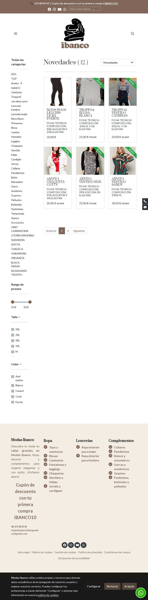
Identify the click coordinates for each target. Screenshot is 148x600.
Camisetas (56, 460)
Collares (119, 447)
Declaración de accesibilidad (74, 558)
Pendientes (121, 451)
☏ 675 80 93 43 (19, 526)
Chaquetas (56, 473)
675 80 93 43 (41, 3)
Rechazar (112, 586)
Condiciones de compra (117, 552)
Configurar (94, 586)
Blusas (53, 456)
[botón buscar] (132, 33)
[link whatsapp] (64, 9)
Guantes (119, 473)
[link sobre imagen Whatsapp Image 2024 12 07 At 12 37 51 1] (90, 92)
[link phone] (145, 201)
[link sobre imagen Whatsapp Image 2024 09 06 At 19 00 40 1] (58, 92)
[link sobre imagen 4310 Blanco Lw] (58, 161)
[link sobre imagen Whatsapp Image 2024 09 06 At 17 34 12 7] (90, 161)
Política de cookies (42, 552)
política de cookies (48, 595)
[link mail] (145, 207)
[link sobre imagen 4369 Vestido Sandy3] (123, 161)
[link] (74, 33)
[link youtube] (60, 9)
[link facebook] (49, 9)
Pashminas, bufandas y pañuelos (121, 482)
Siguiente (79, 230)
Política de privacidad (90, 552)
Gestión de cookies (65, 552)
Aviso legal (24, 552)
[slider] (12, 302)
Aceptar (129, 586)
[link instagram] (54, 9)
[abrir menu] (15, 33)
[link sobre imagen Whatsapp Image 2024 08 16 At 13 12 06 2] (123, 92)
